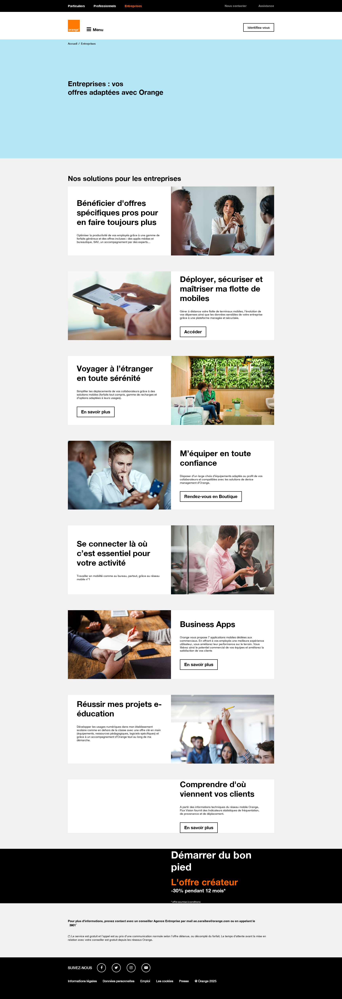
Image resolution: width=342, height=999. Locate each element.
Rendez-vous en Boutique (211, 496)
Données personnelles (118, 981)
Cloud (233, 27)
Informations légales (82, 981)
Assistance (266, 6)
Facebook (101, 967)
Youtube (146, 967)
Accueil (72, 43)
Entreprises (133, 6)
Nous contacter (236, 6)
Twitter (116, 967)
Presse (184, 981)
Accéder (193, 331)
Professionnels (105, 6)
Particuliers (76, 6)
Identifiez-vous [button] (259, 27)
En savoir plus (95, 411)
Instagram (131, 967)
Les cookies (164, 981)
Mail (220, 27)
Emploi (145, 981)
